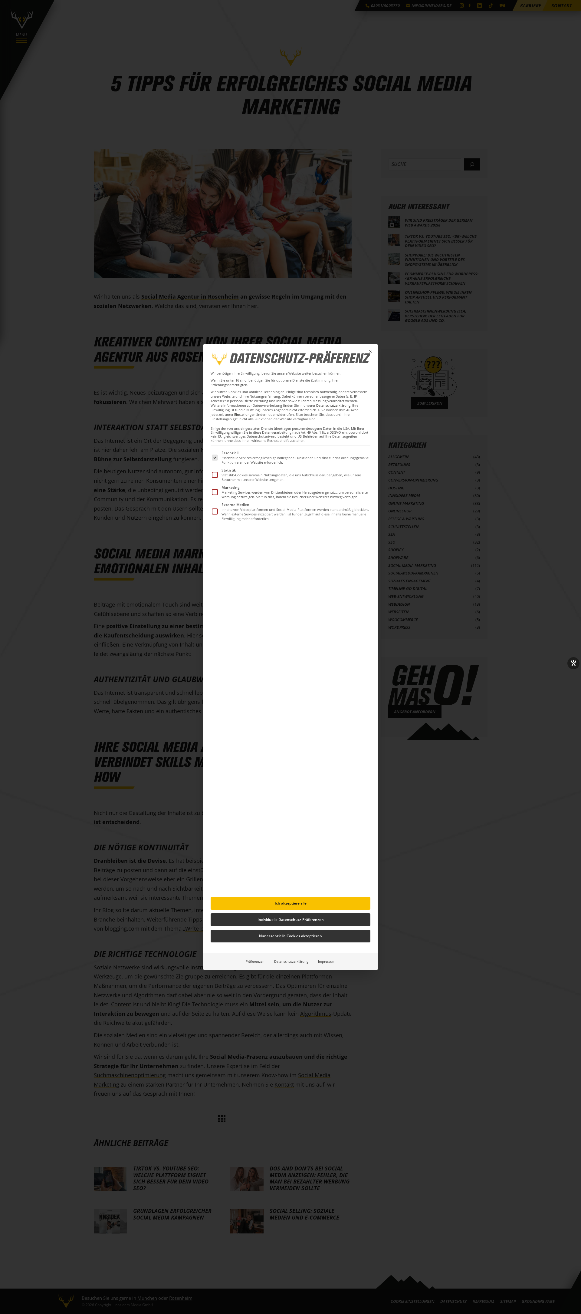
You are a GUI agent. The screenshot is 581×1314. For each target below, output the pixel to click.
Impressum (326, 961)
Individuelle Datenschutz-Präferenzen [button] (291, 919)
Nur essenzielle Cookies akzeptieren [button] (290, 935)
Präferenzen (255, 961)
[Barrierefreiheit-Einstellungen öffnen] (573, 663)
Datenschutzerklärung (333, 405)
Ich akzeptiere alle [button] (291, 903)
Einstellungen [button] (244, 414)
